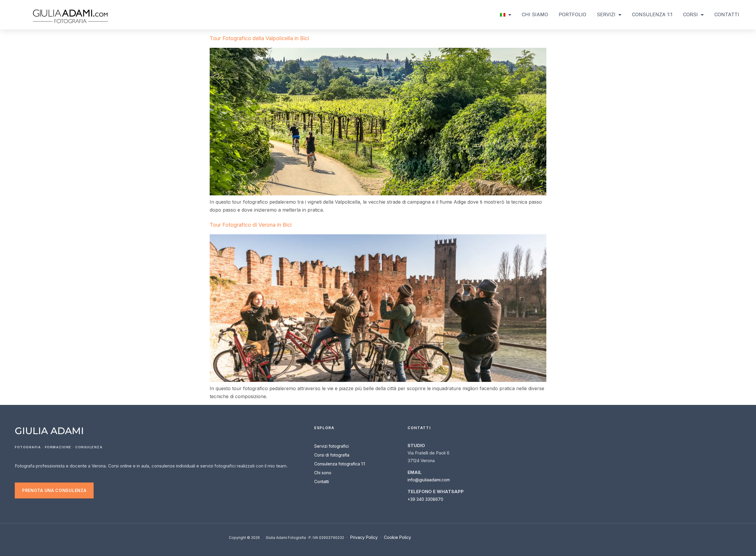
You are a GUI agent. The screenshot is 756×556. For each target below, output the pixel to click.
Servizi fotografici (331, 446)
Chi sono (322, 472)
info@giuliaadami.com (429, 479)
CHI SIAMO (535, 14)
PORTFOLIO (572, 14)
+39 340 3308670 (425, 499)
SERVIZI (606, 14)
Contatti (321, 481)
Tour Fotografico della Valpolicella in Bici (259, 38)
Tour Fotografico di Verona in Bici (250, 225)
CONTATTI (726, 14)
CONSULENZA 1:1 (652, 14)
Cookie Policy (397, 537)
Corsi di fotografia (331, 454)
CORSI (690, 14)
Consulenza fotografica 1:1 (339, 463)
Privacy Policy (364, 537)
